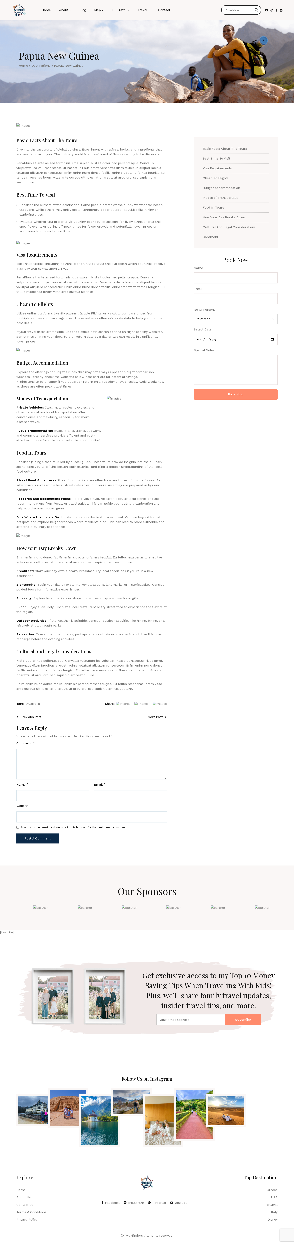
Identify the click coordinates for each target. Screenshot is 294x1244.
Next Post (155, 717)
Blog (82, 10)
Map (97, 10)
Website (22, 805)
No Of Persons (204, 309)
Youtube (181, 1203)
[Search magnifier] (256, 10)
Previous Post (31, 717)
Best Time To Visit (216, 158)
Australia (33, 704)
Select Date (202, 329)
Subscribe (243, 1019)
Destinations (41, 65)
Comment (25, 743)
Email (99, 784)
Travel (142, 10)
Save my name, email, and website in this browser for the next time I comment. (73, 827)
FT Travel (119, 10)
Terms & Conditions (31, 1212)
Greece (272, 1190)
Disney (273, 1219)
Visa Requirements (217, 168)
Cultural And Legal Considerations (229, 227)
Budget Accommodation (221, 188)
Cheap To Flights (216, 178)
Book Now (235, 394)
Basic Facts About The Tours (225, 149)
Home (46, 10)
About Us (23, 1197)
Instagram (136, 1203)
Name (22, 784)
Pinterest (159, 1203)
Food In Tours (213, 207)
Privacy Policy (26, 1219)
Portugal (271, 1205)
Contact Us (24, 1205)
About (63, 10)
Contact (164, 10)
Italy (274, 1212)
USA (274, 1197)
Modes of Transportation (221, 198)
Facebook (112, 1203)
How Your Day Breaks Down (224, 217)
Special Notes (204, 350)
